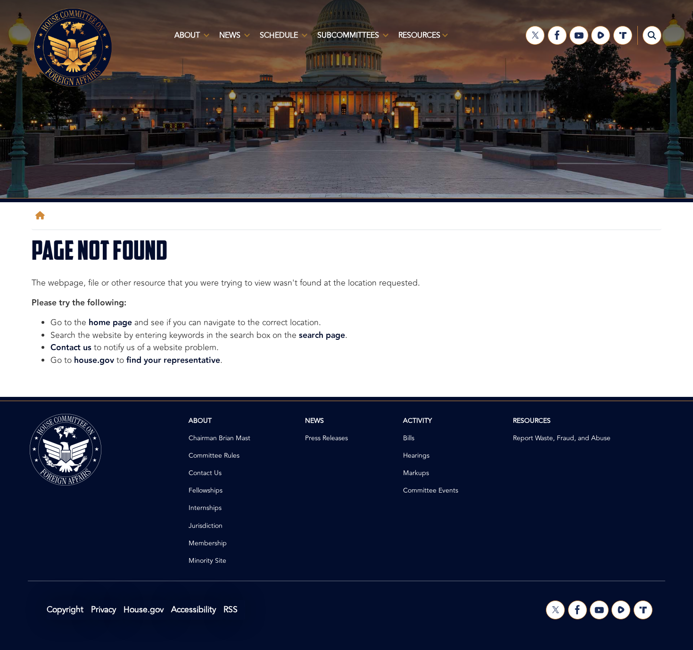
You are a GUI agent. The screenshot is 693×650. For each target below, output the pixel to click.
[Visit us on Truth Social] (622, 35)
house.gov (94, 360)
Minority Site (207, 561)
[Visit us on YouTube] (578, 35)
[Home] (42, 215)
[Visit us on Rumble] (600, 35)
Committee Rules (214, 456)
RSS (230, 609)
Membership (208, 543)
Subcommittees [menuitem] (345, 39)
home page (110, 322)
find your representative (173, 360)
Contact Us (205, 473)
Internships (205, 508)
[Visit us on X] (535, 35)
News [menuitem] (227, 39)
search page (322, 335)
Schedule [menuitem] (276, 39)
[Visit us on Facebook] (557, 35)
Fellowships (206, 490)
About (200, 421)
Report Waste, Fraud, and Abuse (561, 438)
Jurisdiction (206, 526)
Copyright (65, 609)
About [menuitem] (184, 39)
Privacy (103, 609)
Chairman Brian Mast (219, 438)
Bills (408, 438)
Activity (417, 421)
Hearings (416, 456)
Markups (416, 473)
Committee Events (430, 490)
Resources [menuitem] (416, 39)
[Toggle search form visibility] (652, 35)
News (314, 421)
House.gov (144, 609)
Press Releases (326, 438)
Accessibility (193, 609)
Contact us (70, 347)
